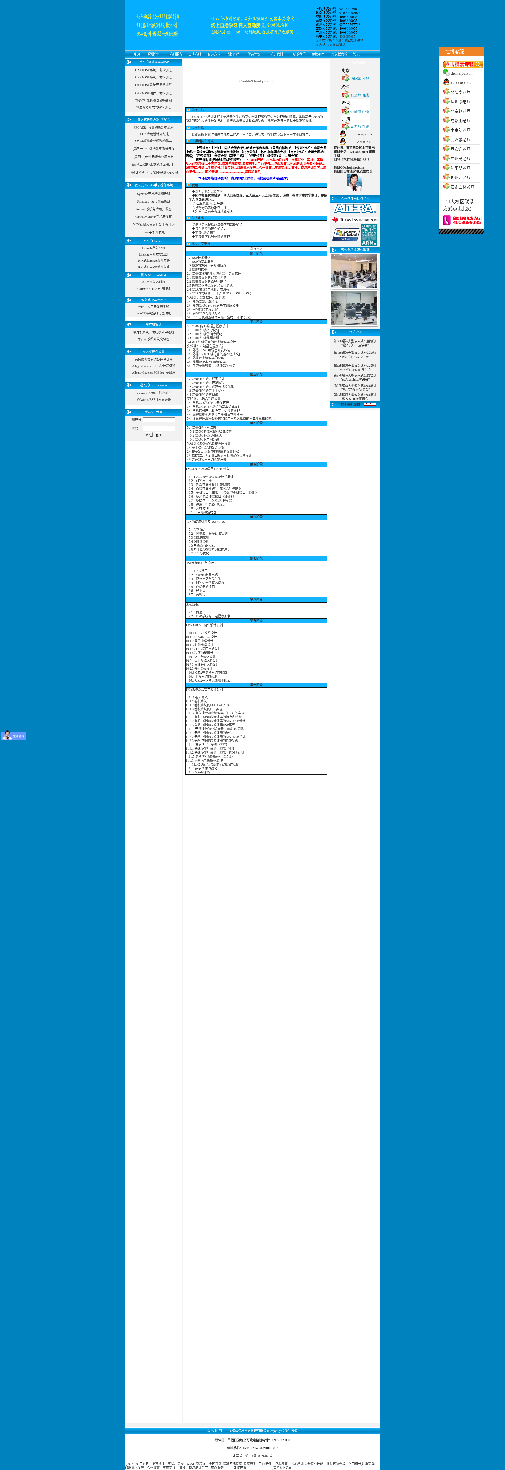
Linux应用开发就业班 (153, 254)
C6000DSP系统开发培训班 (153, 85)
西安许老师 (460, 149)
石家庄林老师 (462, 187)
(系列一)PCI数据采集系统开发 (154, 149)
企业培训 (339, 44)
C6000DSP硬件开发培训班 (153, 93)
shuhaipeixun (462, 73)
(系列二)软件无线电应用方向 (154, 157)
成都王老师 (460, 121)
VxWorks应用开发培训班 (154, 393)
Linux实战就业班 (153, 248)
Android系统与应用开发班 (153, 209)
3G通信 (324, 44)
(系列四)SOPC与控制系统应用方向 (154, 172)
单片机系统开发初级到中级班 (153, 332)
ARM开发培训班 (153, 282)
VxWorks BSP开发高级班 (154, 400)
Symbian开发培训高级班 (153, 201)
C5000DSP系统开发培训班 (153, 77)
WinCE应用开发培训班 (153, 307)
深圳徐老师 (460, 102)
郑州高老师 (460, 178)
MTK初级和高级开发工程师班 (154, 225)
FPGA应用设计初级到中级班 (154, 127)
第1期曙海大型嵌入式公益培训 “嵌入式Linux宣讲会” (355, 397)
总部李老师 (460, 92)
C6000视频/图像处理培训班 (153, 101)
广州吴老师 (460, 159)
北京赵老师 (460, 111)
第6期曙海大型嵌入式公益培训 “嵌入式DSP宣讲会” (355, 343)
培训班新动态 (350, 405)
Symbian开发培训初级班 (153, 194)
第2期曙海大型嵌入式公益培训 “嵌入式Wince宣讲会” (355, 388)
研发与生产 (326, 40)
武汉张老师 (460, 140)
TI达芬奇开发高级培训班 (153, 107)
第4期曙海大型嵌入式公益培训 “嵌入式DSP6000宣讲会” (355, 368)
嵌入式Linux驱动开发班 (153, 267)
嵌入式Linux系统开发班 (153, 260)
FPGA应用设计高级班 (153, 134)
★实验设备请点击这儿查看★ (212, 211)
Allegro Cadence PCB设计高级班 (153, 372)
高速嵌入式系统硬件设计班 (154, 360)
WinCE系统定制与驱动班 (154, 313)
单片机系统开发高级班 (153, 339)
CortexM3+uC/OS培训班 (153, 289)
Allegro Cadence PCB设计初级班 (153, 366)
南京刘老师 (460, 130)
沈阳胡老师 (460, 168)
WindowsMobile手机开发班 (153, 217)
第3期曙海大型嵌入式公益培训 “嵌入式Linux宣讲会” (355, 377)
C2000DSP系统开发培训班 (153, 70)
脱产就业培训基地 (350, 40)
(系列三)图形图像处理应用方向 (153, 164)
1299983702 (461, 83)
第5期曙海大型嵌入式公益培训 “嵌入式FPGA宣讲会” (355, 355)
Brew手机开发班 (153, 232)
